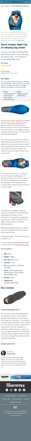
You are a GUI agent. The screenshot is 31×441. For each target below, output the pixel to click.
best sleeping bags (22, 245)
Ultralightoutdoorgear (11, 282)
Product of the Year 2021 (14, 123)
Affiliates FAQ (21, 40)
